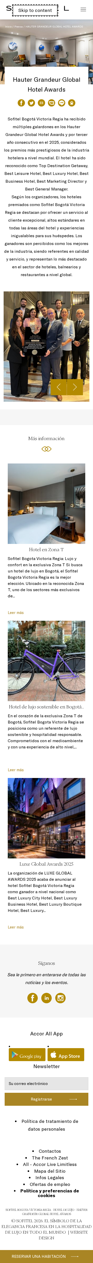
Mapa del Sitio (49, 1171)
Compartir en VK (51, 102)
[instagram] (60, 997)
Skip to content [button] (35, 10)
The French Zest (50, 1158)
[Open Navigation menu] (82, 9)
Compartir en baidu (71, 102)
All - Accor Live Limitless (50, 1164)
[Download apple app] (66, 1054)
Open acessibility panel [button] (21, 9)
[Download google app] (27, 1054)
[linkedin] (47, 997)
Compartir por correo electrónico (41, 102)
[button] (83, 74)
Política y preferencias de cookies (49, 1193)
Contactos (50, 1151)
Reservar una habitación (39, 1256)
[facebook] (33, 997)
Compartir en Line (61, 102)
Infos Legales (49, 1177)
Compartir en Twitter (31, 102)
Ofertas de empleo (50, 1184)
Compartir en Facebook (21, 102)
